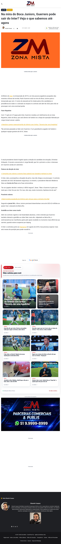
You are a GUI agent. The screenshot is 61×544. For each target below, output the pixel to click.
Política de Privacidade (53, 537)
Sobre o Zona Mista (14, 537)
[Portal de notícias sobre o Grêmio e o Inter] (30, 4)
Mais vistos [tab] (9, 267)
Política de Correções (31, 537)
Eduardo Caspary (8, 28)
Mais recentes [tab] (18, 267)
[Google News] (33, 260)
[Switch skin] (2, 4)
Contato (45, 537)
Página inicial (6, 537)
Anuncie (29, 540)
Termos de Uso (23, 540)
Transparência (40, 537)
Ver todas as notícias (53, 390)
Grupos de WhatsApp (36, 540)
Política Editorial (22, 537)
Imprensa (10, 9)
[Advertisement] (30, 83)
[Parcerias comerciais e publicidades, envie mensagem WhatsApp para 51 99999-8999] (30, 414)
